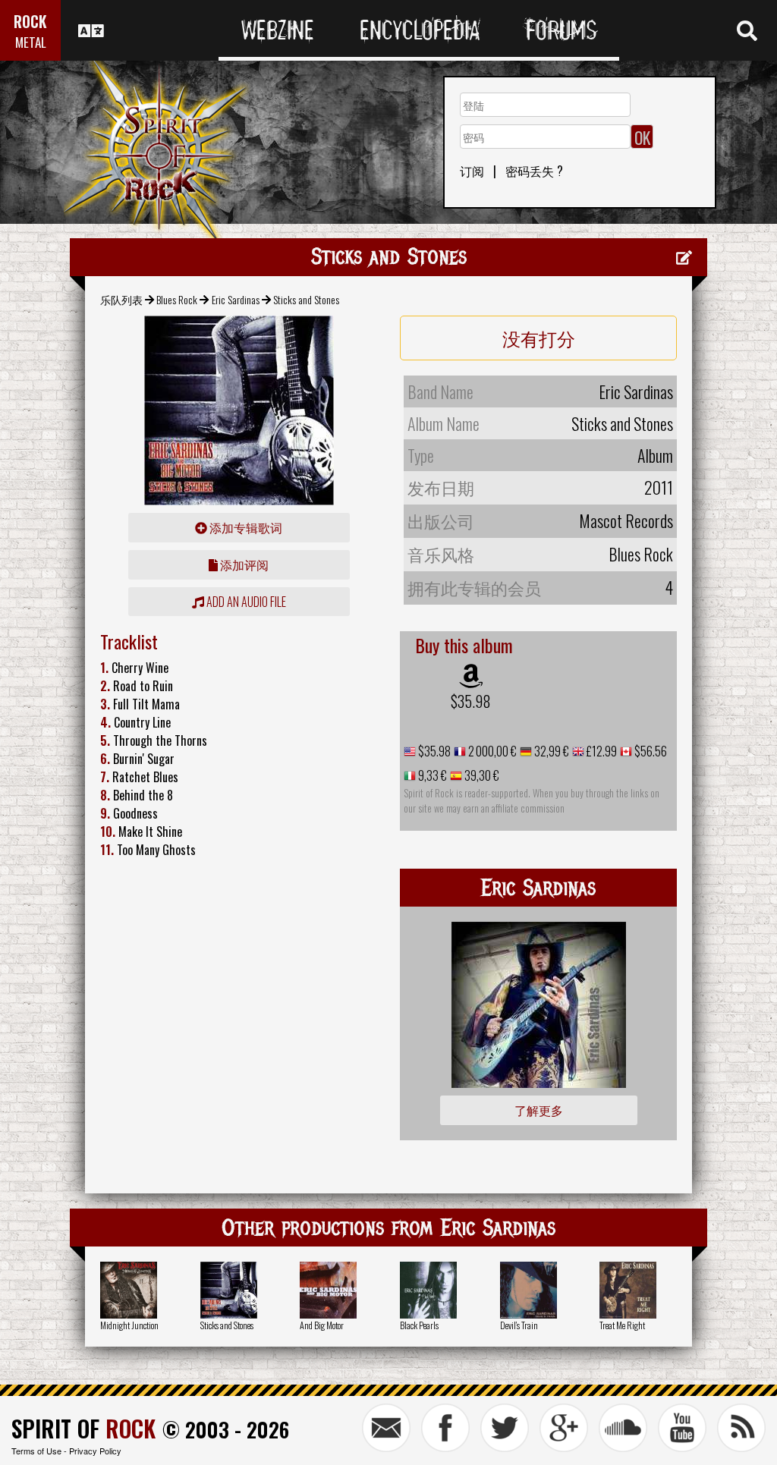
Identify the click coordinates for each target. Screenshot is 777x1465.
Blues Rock (176, 299)
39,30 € (480, 775)
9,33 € (431, 775)
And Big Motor (322, 1325)
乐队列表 (121, 299)
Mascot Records (626, 520)
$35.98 (471, 701)
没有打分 (538, 337)
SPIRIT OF (83, 1428)
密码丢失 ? (534, 171)
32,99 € (550, 751)
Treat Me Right (622, 1325)
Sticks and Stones (226, 1325)
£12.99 (600, 751)
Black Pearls (419, 1325)
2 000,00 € (491, 751)
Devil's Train (519, 1325)
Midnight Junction (129, 1325)
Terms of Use (36, 1451)
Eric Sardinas (236, 299)
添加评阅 (243, 564)
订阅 (472, 171)
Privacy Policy (95, 1451)
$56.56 (649, 751)
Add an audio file (245, 602)
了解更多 (538, 1110)
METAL (30, 42)
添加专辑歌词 (244, 527)
